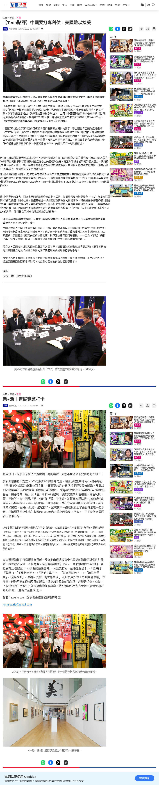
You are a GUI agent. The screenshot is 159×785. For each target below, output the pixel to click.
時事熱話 (138, 97)
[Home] (19, 4)
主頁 (5, 18)
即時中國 (138, 145)
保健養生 (138, 177)
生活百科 (138, 113)
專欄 (12, 18)
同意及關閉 (144, 778)
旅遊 (137, 161)
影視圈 (137, 48)
